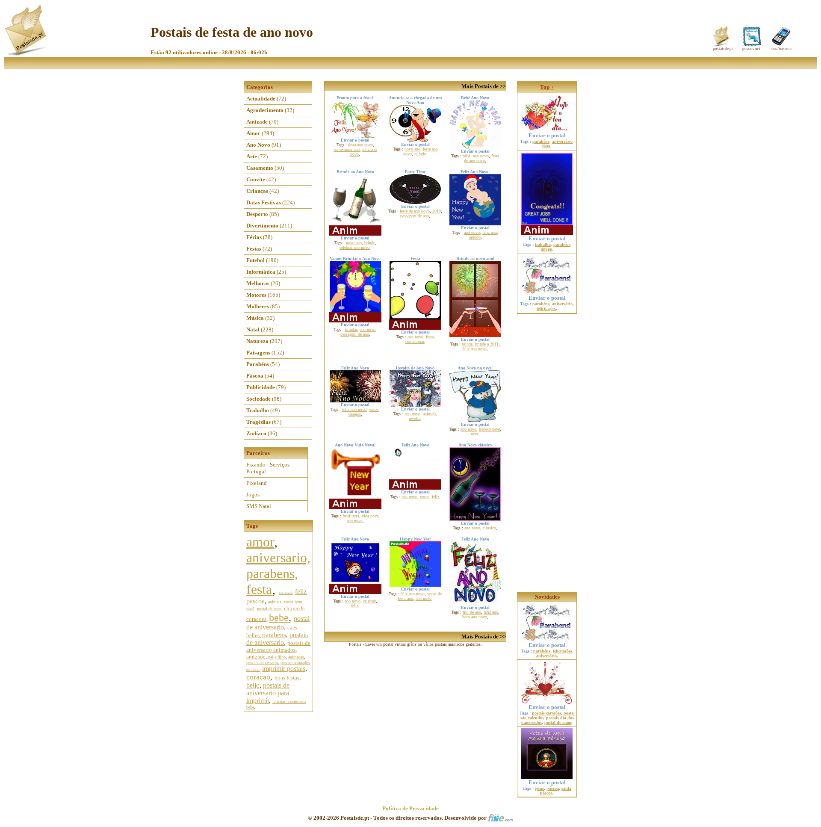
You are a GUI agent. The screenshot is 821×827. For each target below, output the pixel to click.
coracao (258, 677)
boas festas (287, 677)
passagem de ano (414, 215)
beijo (253, 685)
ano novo (481, 156)
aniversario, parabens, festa (278, 573)
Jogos (253, 494)
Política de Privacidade (410, 808)
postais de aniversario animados (278, 646)
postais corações (546, 713)
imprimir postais (283, 668)
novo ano (412, 149)
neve (474, 433)
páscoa (552, 788)
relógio (420, 153)
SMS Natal (258, 506)
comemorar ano (347, 149)
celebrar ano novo (354, 247)
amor (260, 541)
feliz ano (489, 232)
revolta (414, 418)
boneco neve (489, 429)
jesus (539, 788)
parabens (274, 634)
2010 (436, 211)
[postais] (26, 53)
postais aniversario (262, 662)
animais (274, 602)
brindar (351, 329)
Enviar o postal (547, 135)
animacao (296, 657)
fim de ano (472, 612)
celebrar (369, 601)
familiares (351, 516)
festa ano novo (360, 144)
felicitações (546, 308)
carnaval (285, 592)
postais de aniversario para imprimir (267, 693)
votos (373, 409)
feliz (435, 496)
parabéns (540, 141)
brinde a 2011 (487, 344)
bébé (466, 156)
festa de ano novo (481, 158)
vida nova (370, 516)
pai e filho (277, 657)
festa (430, 336)
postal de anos (269, 608)
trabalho (543, 244)
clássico (489, 528)
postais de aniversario (277, 638)
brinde (369, 242)
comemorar (414, 341)
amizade (256, 656)
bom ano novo (474, 616)
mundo (475, 237)
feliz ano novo (474, 348)
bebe (279, 617)
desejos (354, 414)
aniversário (562, 141)
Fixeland (256, 483)
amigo (546, 249)
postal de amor (557, 722)
